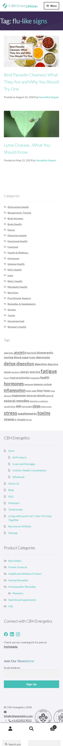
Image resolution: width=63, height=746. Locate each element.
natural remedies (16, 401)
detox (10, 363)
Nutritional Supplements (22, 599)
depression (43, 357)
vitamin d (22, 419)
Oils (10, 606)
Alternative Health (18, 207)
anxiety (20, 352)
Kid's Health (15, 269)
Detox (11, 229)
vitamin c (10, 419)
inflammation (15, 390)
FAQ (11, 496)
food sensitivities (20, 377)
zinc (30, 419)
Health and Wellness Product (25, 573)
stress (10, 413)
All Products (19, 457)
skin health (27, 406)
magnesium (19, 395)
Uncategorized (16, 321)
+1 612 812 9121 (22, 720)
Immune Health (16, 263)
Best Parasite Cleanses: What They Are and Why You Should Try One (31, 82)
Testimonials (15, 509)
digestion (25, 363)
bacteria (31, 352)
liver (40, 390)
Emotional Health (17, 241)
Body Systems (15, 218)
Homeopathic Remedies (22, 586)
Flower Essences (17, 567)
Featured (13, 246)
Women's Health (17, 326)
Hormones (13, 258)
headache (35, 378)
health (44, 377)
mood (41, 395)
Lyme (10, 275)
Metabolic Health (17, 286)
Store (11, 450)
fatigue (49, 371)
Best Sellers (15, 560)
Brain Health (15, 224)
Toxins (11, 315)
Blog (11, 489)
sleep (36, 406)
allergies (8, 352)
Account (33, 6)
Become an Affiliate (19, 526)
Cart (48, 726)
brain (32, 357)
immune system (43, 384)
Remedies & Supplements (22, 303)
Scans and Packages (23, 463)
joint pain (31, 390)
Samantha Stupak (49, 97)
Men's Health (15, 281)
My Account (10, 729)
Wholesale (18, 476)
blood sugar (21, 357)
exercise (35, 371)
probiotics (43, 401)
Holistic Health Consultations (29, 470)
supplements (27, 413)
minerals (31, 395)
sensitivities (9, 406)
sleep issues (46, 406)
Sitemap (13, 532)
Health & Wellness (18, 252)
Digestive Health (17, 235)
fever (6, 378)
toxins (43, 413)
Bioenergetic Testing (19, 212)
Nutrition (13, 292)
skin (18, 406)
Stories (12, 309)
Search (31, 729)
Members (14, 503)
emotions (16, 372)
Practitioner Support (19, 298)
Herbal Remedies (18, 580)
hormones (14, 383)
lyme (47, 390)
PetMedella (10, 646)
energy (24, 371)
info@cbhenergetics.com (18, 716)
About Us (13, 483)
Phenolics (18, 593)
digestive (41, 364)
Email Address (12, 667)
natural (49, 395)
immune (28, 384)
